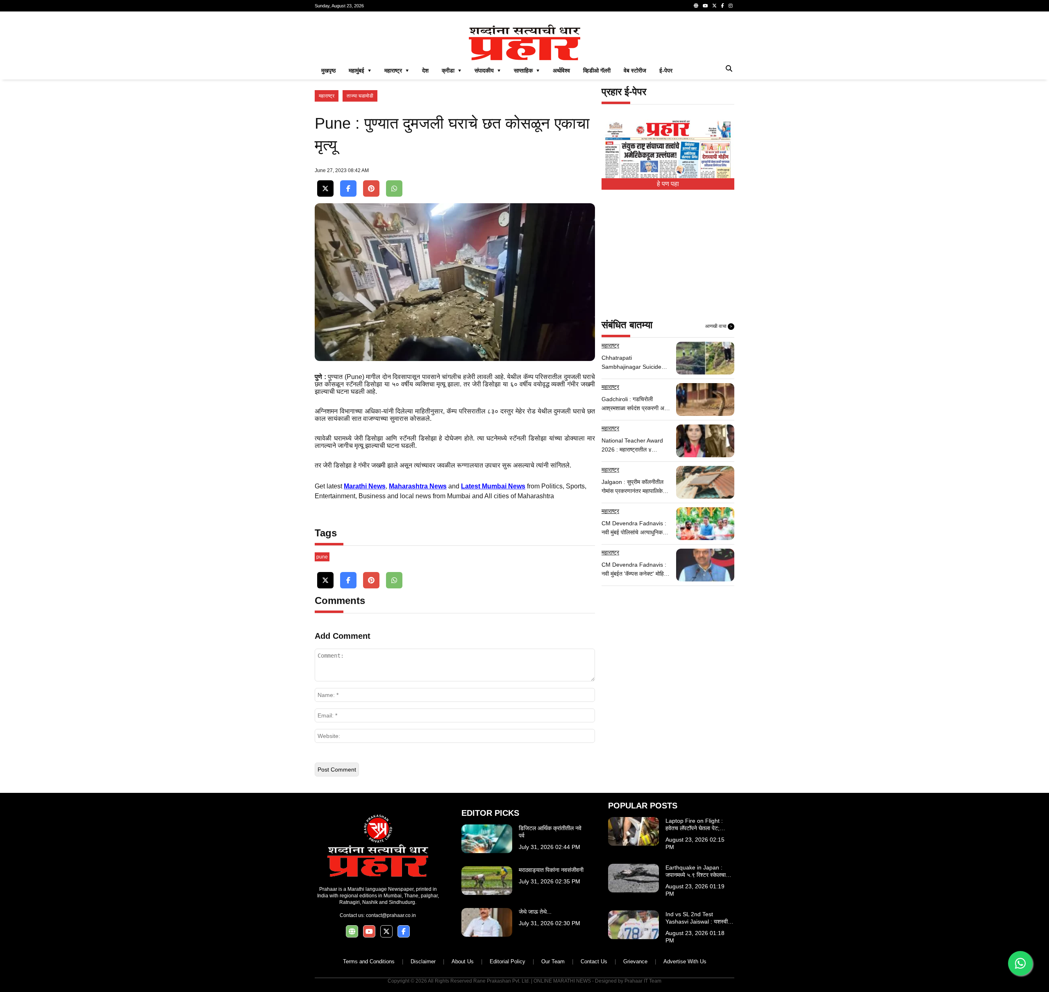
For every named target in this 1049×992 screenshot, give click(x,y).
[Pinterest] (371, 188)
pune (322, 557)
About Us (463, 961)
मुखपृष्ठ (328, 70)
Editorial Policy (507, 961)
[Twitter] (714, 5)
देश (425, 70)
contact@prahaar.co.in (391, 915)
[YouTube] (705, 5)
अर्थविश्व (561, 70)
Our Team (553, 961)
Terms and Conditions (369, 961)
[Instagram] (731, 5)
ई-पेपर (665, 70)
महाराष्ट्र (326, 96)
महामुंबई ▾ (360, 70)
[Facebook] (722, 5)
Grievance (635, 961)
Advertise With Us (684, 961)
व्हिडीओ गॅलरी (597, 70)
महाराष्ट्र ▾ (396, 70)
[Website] (696, 5)
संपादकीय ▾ (488, 70)
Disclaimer (423, 961)
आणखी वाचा (718, 326)
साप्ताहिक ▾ (527, 70)
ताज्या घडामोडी (360, 96)
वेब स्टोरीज (635, 70)
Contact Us (594, 961)
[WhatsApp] (394, 188)
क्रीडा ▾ (451, 70)
